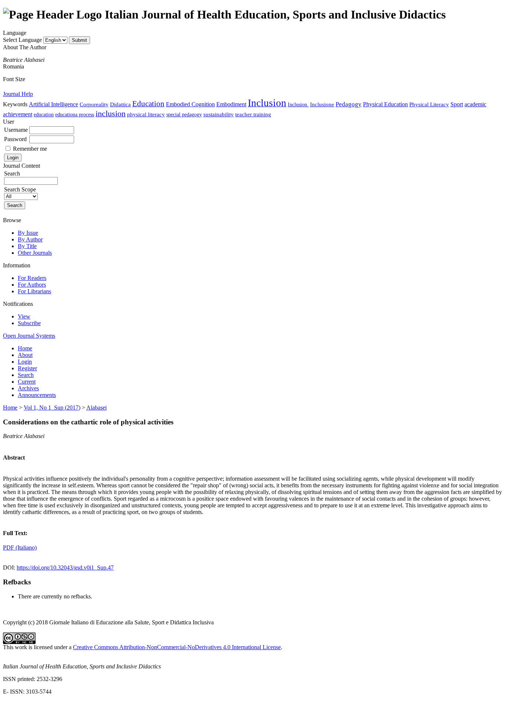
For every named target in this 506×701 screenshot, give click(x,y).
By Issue (28, 233)
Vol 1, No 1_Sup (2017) (52, 407)
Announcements (37, 395)
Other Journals (35, 253)
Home (25, 348)
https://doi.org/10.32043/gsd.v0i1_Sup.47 (65, 567)
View (24, 316)
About (25, 355)
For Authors (32, 284)
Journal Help (18, 94)
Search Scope (20, 189)
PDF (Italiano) (20, 547)
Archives (28, 388)
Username (16, 130)
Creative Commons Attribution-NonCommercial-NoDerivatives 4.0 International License (177, 647)
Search (26, 375)
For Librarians (34, 291)
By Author (30, 239)
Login (25, 361)
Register (27, 368)
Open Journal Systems (29, 336)
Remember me (30, 149)
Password (15, 139)
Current (27, 381)
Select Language (22, 40)
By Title (27, 246)
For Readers (32, 278)
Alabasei (96, 407)
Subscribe (29, 323)
